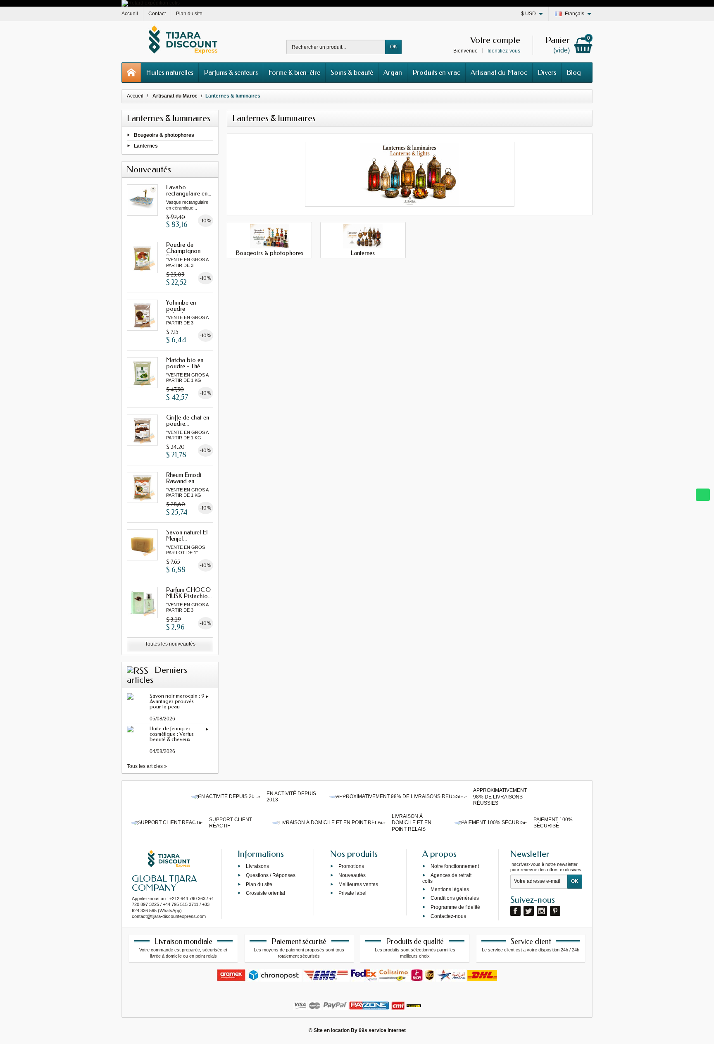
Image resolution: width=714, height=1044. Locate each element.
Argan (392, 72)
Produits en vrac (436, 72)
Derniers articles (157, 675)
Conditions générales (455, 898)
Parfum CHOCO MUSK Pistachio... (189, 593)
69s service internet (382, 1030)
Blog (573, 72)
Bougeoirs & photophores (164, 135)
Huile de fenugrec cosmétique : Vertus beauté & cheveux (172, 733)
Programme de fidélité (455, 907)
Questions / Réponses (270, 875)
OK (393, 47)
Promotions (351, 866)
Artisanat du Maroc (499, 72)
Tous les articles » (147, 766)
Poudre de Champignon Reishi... (183, 251)
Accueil (135, 96)
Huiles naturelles (169, 72)
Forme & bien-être (294, 72)
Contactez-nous (448, 916)
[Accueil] (131, 72)
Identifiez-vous (504, 50)
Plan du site (259, 884)
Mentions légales (450, 889)
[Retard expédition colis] (150, 3)
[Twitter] (529, 911)
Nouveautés (352, 875)
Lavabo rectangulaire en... (188, 190)
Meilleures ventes (358, 884)
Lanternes (146, 146)
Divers (547, 72)
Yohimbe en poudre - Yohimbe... (181, 309)
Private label (352, 893)
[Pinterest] (555, 911)
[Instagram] (542, 911)
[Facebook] (515, 911)
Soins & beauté (352, 72)
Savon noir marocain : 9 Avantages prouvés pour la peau (177, 701)
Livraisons (257, 866)
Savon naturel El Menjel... (187, 535)
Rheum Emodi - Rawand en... (186, 478)
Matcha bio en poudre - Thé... (185, 363)
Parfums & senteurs (231, 72)
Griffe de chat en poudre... (187, 420)
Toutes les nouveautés (170, 644)
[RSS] (137, 670)
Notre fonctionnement (455, 866)
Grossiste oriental (265, 893)
